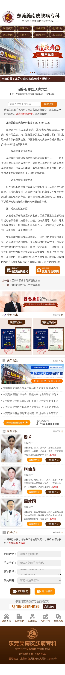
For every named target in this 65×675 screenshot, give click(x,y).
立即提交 (23, 591)
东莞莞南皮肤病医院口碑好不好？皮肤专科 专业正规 (30, 400)
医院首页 (8, 28)
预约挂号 (40, 34)
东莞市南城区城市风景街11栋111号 (38, 658)
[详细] (53, 455)
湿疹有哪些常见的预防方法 (26, 280)
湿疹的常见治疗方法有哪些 (26, 285)
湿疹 (45, 78)
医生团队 (40, 28)
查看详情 (57, 315)
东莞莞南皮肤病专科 (27, 78)
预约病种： (10, 580)
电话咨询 (57, 28)
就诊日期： (10, 571)
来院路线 (57, 34)
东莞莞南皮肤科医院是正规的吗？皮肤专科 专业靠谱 (30, 388)
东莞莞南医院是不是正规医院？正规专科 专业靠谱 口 (31, 413)
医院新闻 (8, 34)
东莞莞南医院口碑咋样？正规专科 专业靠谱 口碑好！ (31, 394)
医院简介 (24, 28)
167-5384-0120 (38, 653)
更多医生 (57, 431)
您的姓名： (10, 553)
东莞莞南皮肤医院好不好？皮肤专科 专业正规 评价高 (31, 407)
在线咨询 (24, 34)
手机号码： (10, 562)
